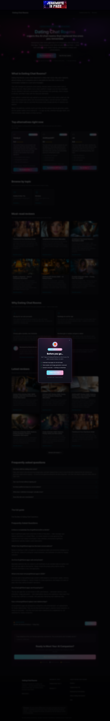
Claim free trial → (55, 372)
